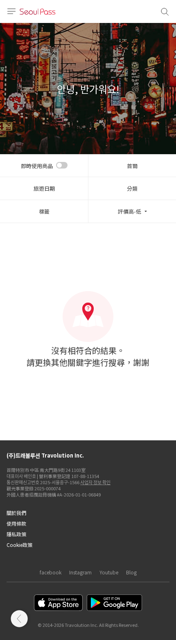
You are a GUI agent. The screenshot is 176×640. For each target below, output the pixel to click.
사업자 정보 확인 (95, 482)
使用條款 (16, 523)
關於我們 (16, 512)
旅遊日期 (44, 188)
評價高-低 (129, 211)
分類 (132, 188)
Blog (131, 572)
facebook (50, 572)
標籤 (44, 211)
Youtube (108, 572)
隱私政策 (16, 534)
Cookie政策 (19, 544)
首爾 (132, 166)
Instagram (80, 572)
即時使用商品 (37, 166)
